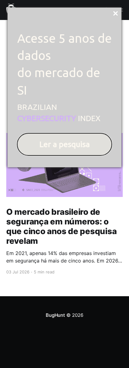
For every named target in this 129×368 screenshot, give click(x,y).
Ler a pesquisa (64, 144)
